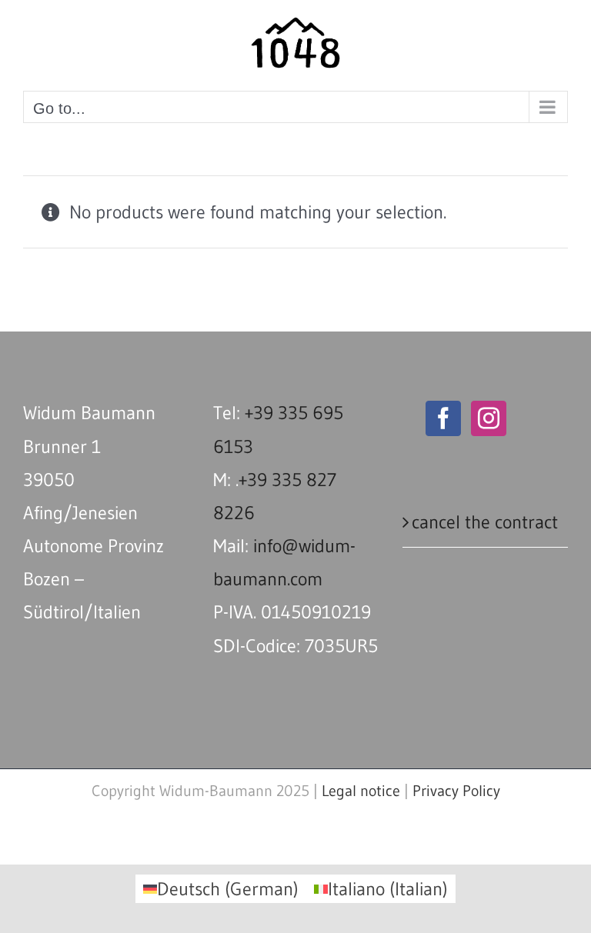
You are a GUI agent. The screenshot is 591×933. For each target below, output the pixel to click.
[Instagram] (488, 418)
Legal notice (361, 790)
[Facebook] (443, 418)
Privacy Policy (456, 790)
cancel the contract (485, 522)
